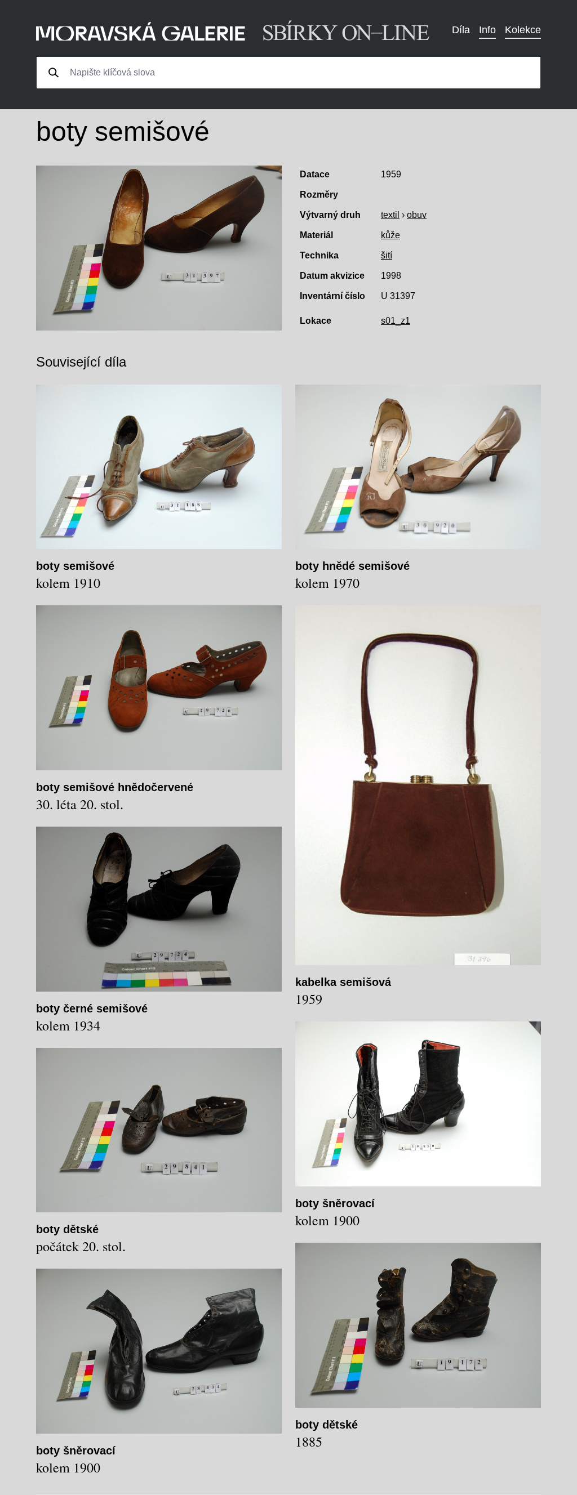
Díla (461, 29)
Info (487, 29)
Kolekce (523, 29)
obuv (417, 215)
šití (386, 255)
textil (390, 215)
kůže (390, 235)
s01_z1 (395, 320)
